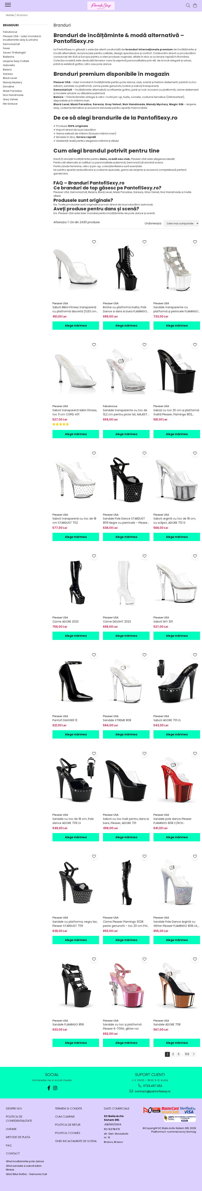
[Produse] (8, 6)
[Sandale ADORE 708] (176, 985)
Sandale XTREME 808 (117, 720)
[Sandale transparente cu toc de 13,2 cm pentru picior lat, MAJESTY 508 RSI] (126, 371)
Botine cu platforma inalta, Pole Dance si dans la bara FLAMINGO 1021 (125, 309)
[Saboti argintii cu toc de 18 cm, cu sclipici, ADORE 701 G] (176, 479)
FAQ (9, 1145)
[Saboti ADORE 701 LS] (176, 681)
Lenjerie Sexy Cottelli (16, 61)
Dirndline (8, 86)
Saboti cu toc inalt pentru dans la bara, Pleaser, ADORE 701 (126, 821)
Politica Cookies (67, 1133)
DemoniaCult (11, 44)
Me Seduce (10, 104)
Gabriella (9, 65)
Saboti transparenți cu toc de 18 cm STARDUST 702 (74, 521)
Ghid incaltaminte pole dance (25, 1161)
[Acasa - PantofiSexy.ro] (100, 6)
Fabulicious (10, 32)
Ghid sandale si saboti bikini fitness (23, 1167)
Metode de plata (18, 1137)
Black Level (10, 78)
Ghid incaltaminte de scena (76, 1141)
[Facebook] (49, 1088)
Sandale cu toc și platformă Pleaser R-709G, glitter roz (122, 1026)
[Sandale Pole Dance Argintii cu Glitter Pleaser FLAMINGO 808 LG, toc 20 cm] (176, 882)
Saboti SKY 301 (163, 622)
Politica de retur (67, 1125)
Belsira (7, 69)
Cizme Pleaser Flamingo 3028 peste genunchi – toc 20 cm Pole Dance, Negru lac (126, 924)
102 (187, 1054)
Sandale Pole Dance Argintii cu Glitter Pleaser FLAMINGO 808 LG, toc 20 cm (175, 924)
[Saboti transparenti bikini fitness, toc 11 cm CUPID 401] (75, 371)
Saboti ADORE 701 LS (167, 720)
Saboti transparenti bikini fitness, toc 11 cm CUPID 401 (74, 412)
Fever (6, 48)
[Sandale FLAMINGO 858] (75, 985)
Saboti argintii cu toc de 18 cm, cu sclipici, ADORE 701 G (174, 521)
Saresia (8, 74)
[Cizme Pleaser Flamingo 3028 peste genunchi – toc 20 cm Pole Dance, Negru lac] (126, 882)
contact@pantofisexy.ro (152, 1091)
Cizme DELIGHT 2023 (117, 622)
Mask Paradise (12, 91)
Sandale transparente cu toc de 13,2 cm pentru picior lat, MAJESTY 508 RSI (126, 412)
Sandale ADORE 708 (166, 1024)
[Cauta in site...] (188, 5)
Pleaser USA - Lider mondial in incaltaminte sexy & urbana (22, 38)
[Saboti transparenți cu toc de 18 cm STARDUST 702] (75, 479)
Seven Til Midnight (14, 52)
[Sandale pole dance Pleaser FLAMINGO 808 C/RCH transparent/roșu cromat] (176, 779)
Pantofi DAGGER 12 (64, 720)
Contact (13, 1153)
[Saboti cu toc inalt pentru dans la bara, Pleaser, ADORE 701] (126, 779)
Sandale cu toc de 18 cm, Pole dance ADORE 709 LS (73, 821)
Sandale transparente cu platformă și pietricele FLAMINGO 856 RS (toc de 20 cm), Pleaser (175, 309)
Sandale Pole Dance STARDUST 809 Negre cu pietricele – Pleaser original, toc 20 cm (125, 521)
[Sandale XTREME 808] (126, 681)
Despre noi (14, 1108)
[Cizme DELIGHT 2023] (126, 582)
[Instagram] (55, 1088)
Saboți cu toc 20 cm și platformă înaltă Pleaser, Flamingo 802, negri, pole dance (176, 412)
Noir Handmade (13, 95)
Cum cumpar (65, 1116)
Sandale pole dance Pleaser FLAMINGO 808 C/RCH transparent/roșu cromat (172, 821)
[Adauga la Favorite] (94, 241)
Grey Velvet (10, 99)
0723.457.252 (152, 1086)
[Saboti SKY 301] (176, 582)
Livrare (11, 1129)
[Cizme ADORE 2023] (75, 582)
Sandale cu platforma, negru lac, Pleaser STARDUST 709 (75, 924)
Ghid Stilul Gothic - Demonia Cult (26, 1174)
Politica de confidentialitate (19, 1118)
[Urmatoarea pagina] (193, 1054)
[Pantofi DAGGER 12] (75, 681)
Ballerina (8, 57)
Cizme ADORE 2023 (65, 622)
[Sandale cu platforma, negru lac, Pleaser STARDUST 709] (75, 882)
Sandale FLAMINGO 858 (68, 1024)
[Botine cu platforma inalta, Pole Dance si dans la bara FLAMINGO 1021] (126, 268)
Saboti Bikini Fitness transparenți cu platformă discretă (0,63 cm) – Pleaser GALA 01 (75, 309)
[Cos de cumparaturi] (195, 5)
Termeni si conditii (68, 1108)
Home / (11, 15)
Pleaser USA (60, 303)
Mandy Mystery (12, 82)
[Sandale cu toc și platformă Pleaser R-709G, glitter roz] (126, 985)
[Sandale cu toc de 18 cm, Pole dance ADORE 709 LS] (75, 779)
